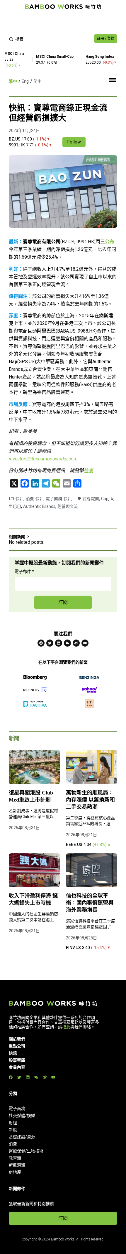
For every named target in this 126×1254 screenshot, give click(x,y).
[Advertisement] (63, 22)
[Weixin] (67, 643)
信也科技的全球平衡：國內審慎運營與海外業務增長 (89, 903)
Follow (74, 142)
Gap (104, 498)
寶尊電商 (91, 498)
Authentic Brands (39, 506)
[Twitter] (49, 643)
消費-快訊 (35, 498)
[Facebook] (41, 643)
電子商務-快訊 (59, 498)
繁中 (13, 81)
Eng (25, 81)
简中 (37, 81)
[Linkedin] (58, 643)
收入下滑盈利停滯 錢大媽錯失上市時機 (33, 899)
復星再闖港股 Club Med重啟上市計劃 (31, 796)
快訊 (20, 498)
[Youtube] (84, 643)
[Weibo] (76, 643)
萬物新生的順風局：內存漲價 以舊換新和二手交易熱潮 (90, 800)
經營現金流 (67, 506)
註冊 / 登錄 (105, 39)
